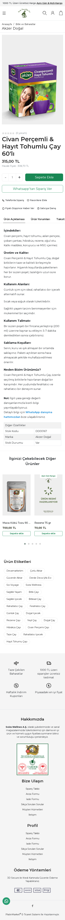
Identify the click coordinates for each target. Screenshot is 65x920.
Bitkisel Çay (35, 599)
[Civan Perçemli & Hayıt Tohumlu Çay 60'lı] (32, 79)
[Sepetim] (61, 13)
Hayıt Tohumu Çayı (16, 641)
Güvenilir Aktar (14, 577)
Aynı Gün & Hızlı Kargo (49, 3)
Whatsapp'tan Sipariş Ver (32, 189)
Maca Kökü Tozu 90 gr (17, 522)
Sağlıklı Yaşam (14, 592)
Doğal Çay (49, 620)
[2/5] (4, 133)
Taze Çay (11, 634)
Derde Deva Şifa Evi (40, 577)
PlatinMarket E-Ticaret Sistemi (23, 914)
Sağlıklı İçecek (14, 599)
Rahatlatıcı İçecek (33, 634)
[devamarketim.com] (24, 13)
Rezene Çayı (13, 620)
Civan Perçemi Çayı (38, 627)
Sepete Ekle (44, 177)
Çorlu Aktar (36, 570)
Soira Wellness (33, 584)
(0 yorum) (21, 133)
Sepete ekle (17, 533)
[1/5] (3, 133)
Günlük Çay (12, 613)
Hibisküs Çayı (13, 627)
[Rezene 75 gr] (48, 495)
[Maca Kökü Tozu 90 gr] (17, 495)
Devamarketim (14, 570)
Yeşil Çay (32, 620)
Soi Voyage (12, 584)
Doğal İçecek (33, 613)
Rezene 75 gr (42, 522)
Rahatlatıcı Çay (14, 606)
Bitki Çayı (34, 592)
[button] (25, 543)
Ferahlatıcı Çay (37, 606)
